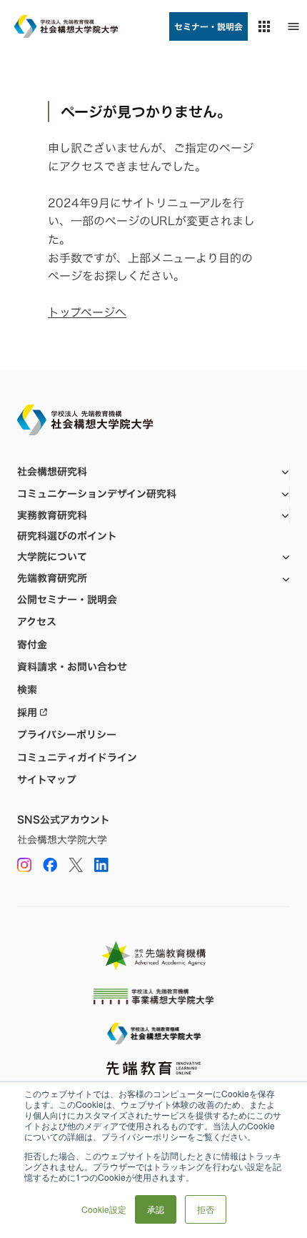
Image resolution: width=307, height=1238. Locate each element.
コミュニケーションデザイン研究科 (96, 493)
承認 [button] (155, 1209)
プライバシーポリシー (66, 735)
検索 (27, 690)
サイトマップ (46, 780)
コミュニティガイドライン (77, 758)
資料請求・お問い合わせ (72, 667)
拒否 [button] (205, 1209)
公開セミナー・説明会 (67, 600)
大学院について (52, 556)
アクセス (36, 622)
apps (264, 26)
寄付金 (32, 645)
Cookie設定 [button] (103, 1209)
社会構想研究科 (52, 471)
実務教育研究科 (52, 515)
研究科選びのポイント (67, 536)
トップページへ (87, 312)
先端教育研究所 (52, 577)
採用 (27, 712)
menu (293, 26)
